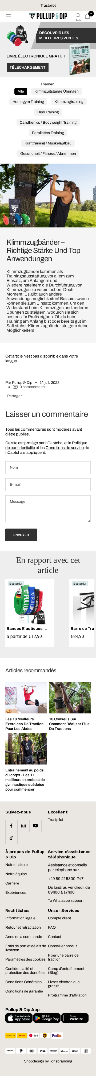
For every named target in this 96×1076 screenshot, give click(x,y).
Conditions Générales (23, 982)
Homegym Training (28, 102)
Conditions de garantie (24, 991)
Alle (21, 91)
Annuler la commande (23, 937)
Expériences (15, 893)
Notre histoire (16, 865)
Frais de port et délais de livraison (25, 948)
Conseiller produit (62, 946)
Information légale (20, 918)
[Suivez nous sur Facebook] (11, 826)
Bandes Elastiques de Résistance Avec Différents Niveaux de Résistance (27, 629)
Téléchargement (28, 67)
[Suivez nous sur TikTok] (11, 838)
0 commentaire (32, 387)
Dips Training (48, 112)
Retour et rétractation (23, 927)
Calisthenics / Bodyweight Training (48, 122)
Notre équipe (16, 874)
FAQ (52, 927)
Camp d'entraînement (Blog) (66, 971)
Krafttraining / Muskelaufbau (48, 143)
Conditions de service (65, 448)
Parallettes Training (48, 133)
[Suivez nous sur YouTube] (35, 826)
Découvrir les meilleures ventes (58, 35)
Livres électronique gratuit (64, 984)
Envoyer (21, 535)
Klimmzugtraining (68, 102)
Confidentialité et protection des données (25, 971)
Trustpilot (55, 820)
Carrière (12, 883)
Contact (54, 937)
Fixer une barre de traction (63, 957)
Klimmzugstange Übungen (56, 91)
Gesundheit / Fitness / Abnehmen (48, 154)
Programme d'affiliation (67, 995)
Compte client (59, 918)
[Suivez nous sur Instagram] (23, 826)
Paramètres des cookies (25, 959)
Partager (14, 396)
